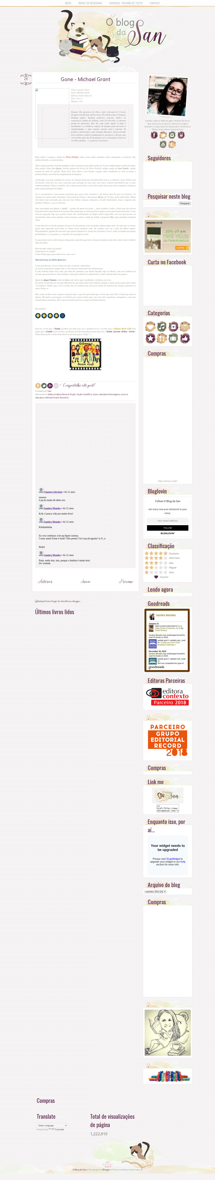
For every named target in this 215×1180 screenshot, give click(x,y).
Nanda (57, 328)
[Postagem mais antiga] (126, 587)
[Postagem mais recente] (45, 587)
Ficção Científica (84, 394)
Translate (59, 1129)
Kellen (124, 331)
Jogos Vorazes (50, 279)
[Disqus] (85, 444)
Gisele (132, 331)
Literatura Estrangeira (109, 394)
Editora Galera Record (58, 394)
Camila (49, 331)
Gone (95, 394)
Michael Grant (52, 397)
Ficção (73, 394)
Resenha (64, 397)
